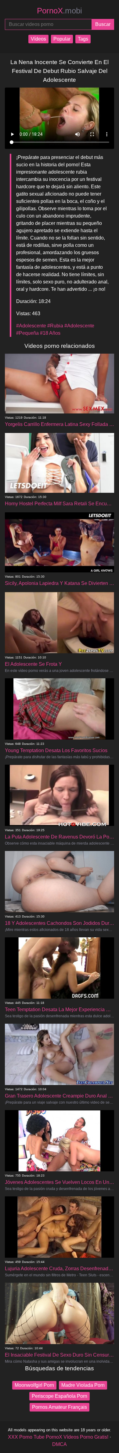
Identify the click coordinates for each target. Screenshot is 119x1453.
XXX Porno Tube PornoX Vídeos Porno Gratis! (58, 1437)
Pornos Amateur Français (59, 1407)
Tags (83, 38)
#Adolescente (31, 325)
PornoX (59, 10)
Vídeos (38, 38)
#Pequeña (27, 333)
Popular (61, 38)
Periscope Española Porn (59, 1396)
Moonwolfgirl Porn (34, 1385)
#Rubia (55, 325)
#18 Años (50, 333)
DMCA (59, 1444)
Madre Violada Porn (83, 1385)
